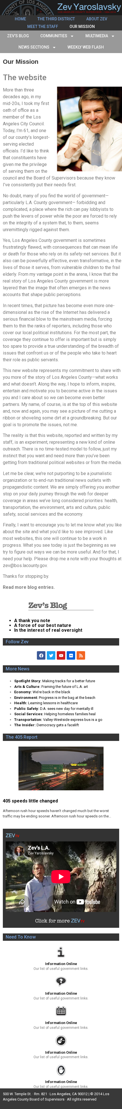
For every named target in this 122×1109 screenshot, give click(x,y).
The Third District (56, 19)
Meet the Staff (42, 26)
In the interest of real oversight (48, 630)
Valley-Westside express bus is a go (72, 720)
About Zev (96, 19)
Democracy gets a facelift (58, 725)
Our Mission (82, 26)
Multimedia (96, 36)
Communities (53, 36)
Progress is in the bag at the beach (67, 697)
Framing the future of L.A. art (64, 686)
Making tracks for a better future (68, 681)
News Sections (33, 47)
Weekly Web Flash (86, 47)
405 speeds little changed (30, 801)
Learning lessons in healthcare (53, 703)
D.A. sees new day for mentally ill (66, 708)
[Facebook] (41, 655)
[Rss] (81, 655)
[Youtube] (61, 655)
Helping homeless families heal (70, 714)
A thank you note (32, 620)
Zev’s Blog (18, 36)
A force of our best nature (42, 625)
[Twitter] (51, 655)
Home (20, 19)
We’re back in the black (51, 692)
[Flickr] (71, 655)
